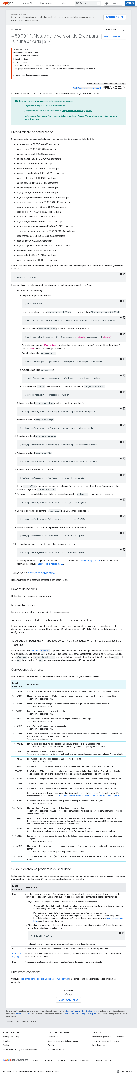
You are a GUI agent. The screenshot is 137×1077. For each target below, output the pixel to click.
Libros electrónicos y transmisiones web (20, 1049)
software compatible (42, 573)
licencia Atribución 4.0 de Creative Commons (83, 1011)
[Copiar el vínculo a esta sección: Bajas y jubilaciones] (39, 589)
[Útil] (120, 29)
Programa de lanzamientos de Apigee (68, 116)
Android (36, 1060)
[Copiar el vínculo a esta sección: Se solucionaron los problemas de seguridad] (73, 869)
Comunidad (53, 1037)
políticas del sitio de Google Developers (80, 1014)
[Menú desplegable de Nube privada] (55, 3)
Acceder (130, 3)
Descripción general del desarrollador (108, 1037)
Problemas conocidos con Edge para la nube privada (44, 979)
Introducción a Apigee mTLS (50, 564)
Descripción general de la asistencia (63, 1041)
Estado (51, 1045)
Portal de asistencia (56, 1049)
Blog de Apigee (98, 1045)
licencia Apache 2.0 (22, 1014)
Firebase (61, 1060)
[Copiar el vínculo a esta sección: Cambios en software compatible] (58, 573)
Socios (6, 1045)
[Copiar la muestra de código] (124, 274)
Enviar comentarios (114, 36)
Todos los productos (103, 1060)
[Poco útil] (124, 29)
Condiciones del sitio (23, 1071)
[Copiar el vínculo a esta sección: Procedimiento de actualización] (56, 132)
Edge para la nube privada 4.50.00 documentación (45, 106)
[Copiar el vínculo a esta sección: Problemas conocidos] (43, 972)
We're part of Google (11, 1037)
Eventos (6, 1041)
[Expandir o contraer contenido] (27, 49)
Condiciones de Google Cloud (46, 1071)
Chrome (48, 1060)
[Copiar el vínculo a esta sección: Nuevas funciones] (38, 605)
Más (64, 3)
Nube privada (46, 3)
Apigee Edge (28, 3)
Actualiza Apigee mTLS (89, 560)
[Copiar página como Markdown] (45, 41)
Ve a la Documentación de (87, 88)
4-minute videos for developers (105, 1041)
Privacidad (7, 1071)
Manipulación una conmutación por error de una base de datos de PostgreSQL (88, 796)
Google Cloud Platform (79, 1060)
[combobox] (88, 3)
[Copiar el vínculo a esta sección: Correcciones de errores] (46, 669)
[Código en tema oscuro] (121, 274)
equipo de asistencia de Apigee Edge (77, 111)
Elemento (40, 650)
